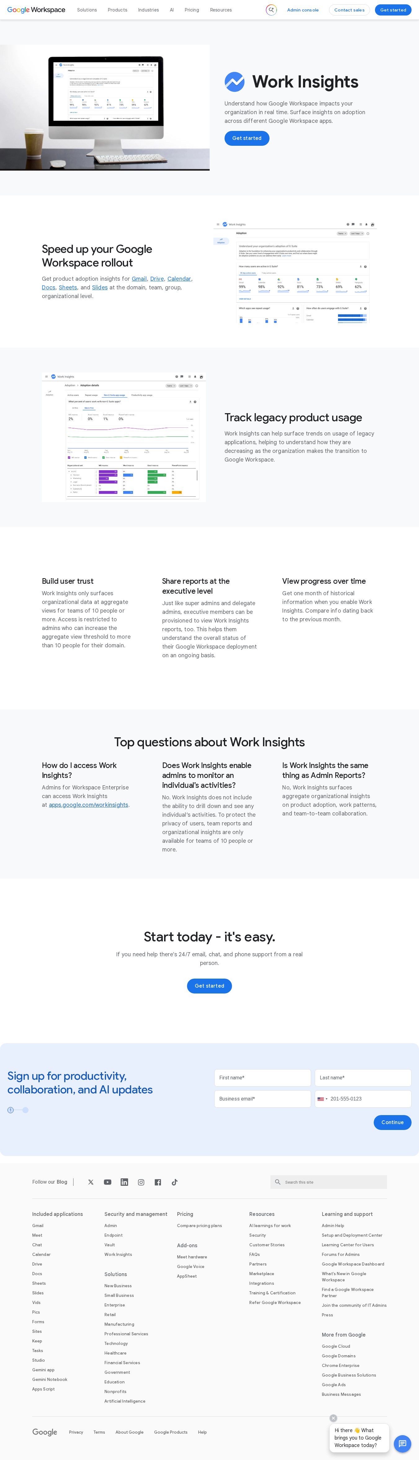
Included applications (57, 1214)
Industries (148, 10)
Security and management (136, 1214)
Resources (221, 10)
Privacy (76, 1432)
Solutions (87, 10)
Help (202, 1432)
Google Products (171, 1432)
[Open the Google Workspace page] (37, 10)
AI (172, 10)
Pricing (192, 10)
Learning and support (347, 1214)
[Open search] (271, 10)
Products (117, 10)
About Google (130, 1432)
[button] (402, 1444)
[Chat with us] (402, 1444)
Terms (99, 1432)
